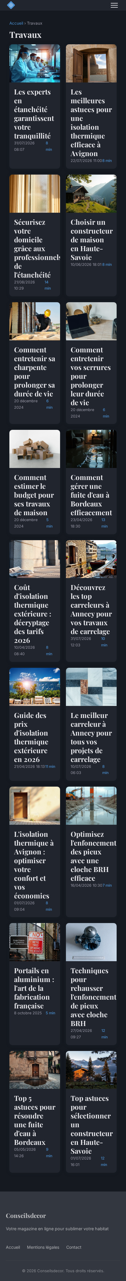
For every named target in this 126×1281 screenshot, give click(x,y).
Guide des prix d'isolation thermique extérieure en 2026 (31, 737)
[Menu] (114, 5)
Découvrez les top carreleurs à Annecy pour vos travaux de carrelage (91, 609)
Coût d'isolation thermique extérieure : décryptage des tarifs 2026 (32, 613)
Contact (73, 1247)
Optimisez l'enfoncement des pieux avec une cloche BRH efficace (93, 856)
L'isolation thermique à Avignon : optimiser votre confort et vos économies (34, 864)
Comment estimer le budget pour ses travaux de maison (34, 494)
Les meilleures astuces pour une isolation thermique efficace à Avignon (91, 122)
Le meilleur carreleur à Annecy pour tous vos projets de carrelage (91, 737)
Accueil (16, 23)
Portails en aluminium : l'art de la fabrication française (34, 988)
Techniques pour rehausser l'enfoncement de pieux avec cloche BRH (93, 997)
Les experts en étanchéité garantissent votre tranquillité (34, 113)
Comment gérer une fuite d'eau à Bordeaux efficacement (91, 494)
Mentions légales (43, 1247)
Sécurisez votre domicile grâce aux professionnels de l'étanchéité (38, 248)
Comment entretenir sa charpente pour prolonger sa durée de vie (34, 371)
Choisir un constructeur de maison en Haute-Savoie (92, 239)
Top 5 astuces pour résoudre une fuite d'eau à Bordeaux (34, 1120)
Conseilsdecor (26, 1215)
